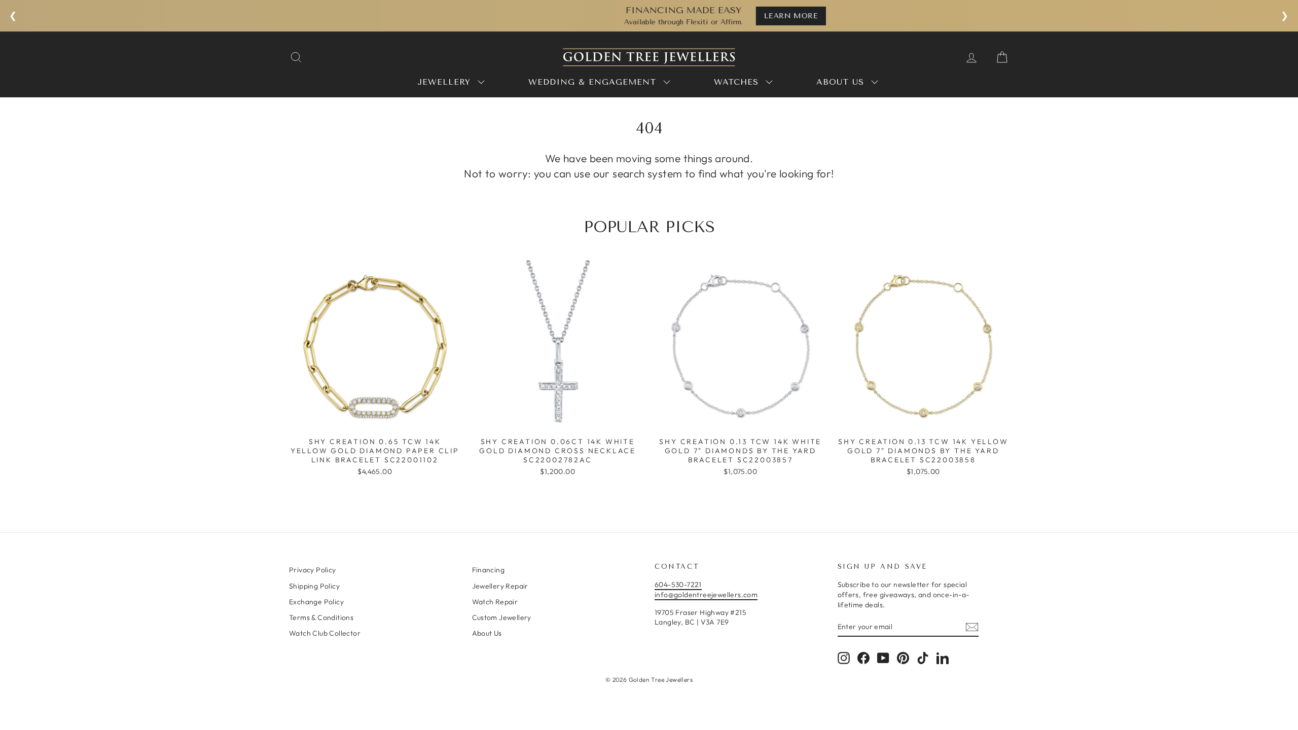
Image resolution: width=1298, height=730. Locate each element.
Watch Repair (495, 601)
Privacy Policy (312, 569)
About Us (487, 633)
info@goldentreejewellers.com (706, 594)
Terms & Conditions (321, 617)
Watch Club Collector (324, 633)
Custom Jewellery (501, 617)
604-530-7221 (678, 584)
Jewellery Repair (500, 586)
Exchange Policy (316, 601)
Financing (488, 569)
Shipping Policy (314, 586)
